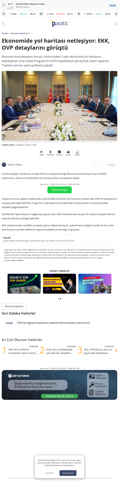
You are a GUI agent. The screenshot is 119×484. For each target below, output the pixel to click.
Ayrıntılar (49, 473)
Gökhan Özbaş (15, 164)
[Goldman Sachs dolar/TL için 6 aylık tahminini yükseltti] (24, 284)
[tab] (58, 298)
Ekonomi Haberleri (20, 33)
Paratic (5, 33)
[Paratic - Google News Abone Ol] (104, 165)
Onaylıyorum (68, 473)
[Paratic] (59, 24)
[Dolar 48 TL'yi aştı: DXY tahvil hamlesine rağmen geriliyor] (94, 284)
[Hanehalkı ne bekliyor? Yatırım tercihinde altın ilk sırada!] (59, 284)
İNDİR (113, 5)
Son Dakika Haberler (19, 313)
